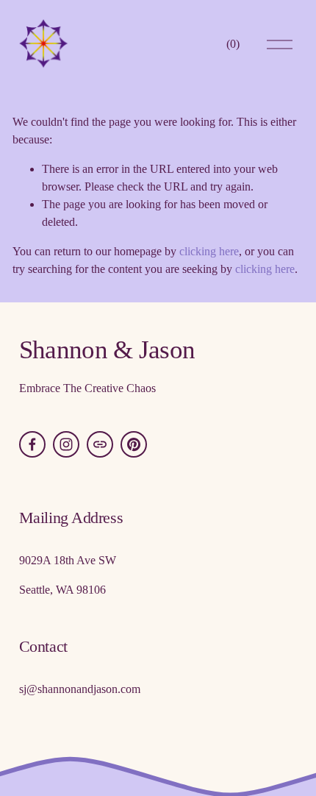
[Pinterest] (134, 444)
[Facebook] (32, 444)
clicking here (209, 251)
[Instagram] (66, 444)
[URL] (100, 444)
